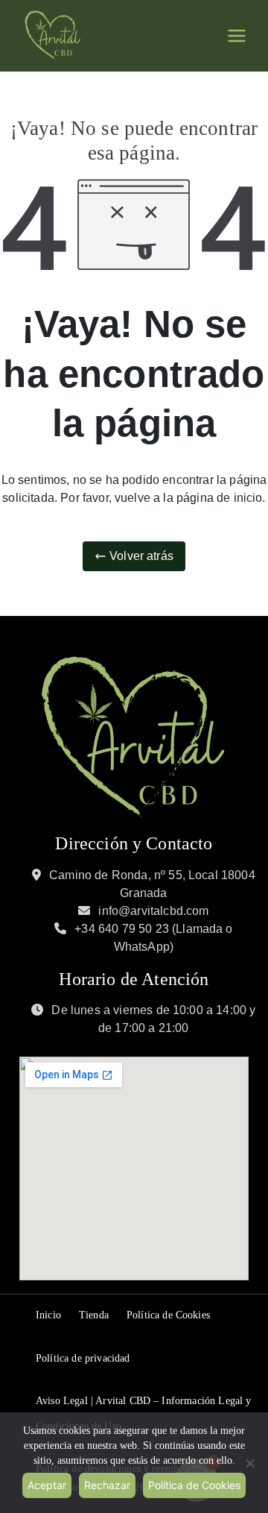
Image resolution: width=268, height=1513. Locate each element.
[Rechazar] (249, 1463)
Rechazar (107, 1485)
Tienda (94, 1315)
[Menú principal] (237, 35)
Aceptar (47, 1485)
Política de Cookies (168, 1315)
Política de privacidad (83, 1358)
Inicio (48, 1315)
